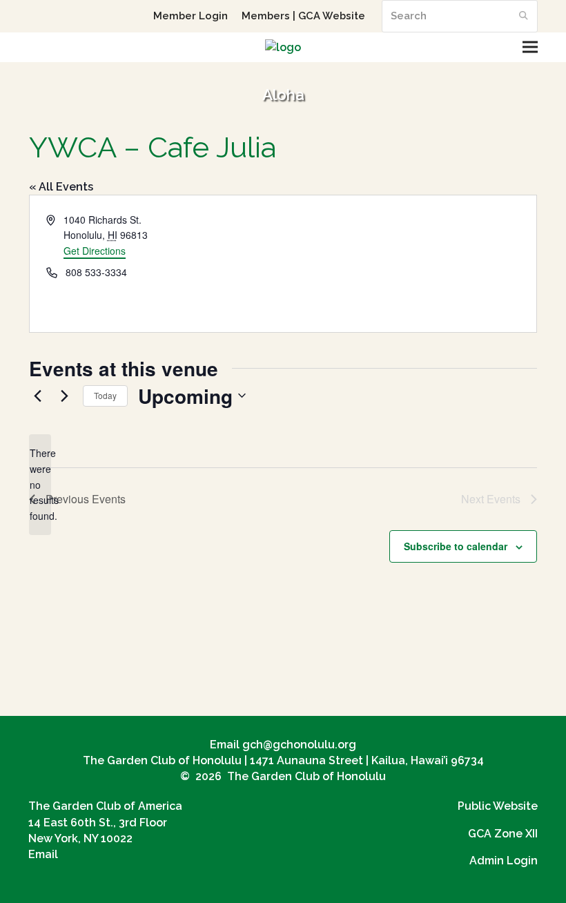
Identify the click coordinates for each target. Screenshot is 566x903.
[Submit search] (523, 16)
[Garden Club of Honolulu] (283, 47)
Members (266, 15)
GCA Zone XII (503, 833)
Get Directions (95, 251)
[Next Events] (64, 395)
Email (43, 854)
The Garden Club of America (105, 806)
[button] (530, 47)
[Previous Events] (37, 395)
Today (105, 395)
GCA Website (331, 15)
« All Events (61, 186)
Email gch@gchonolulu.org (283, 744)
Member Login (190, 15)
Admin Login (503, 860)
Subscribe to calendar (455, 546)
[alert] (40, 484)
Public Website (498, 806)
